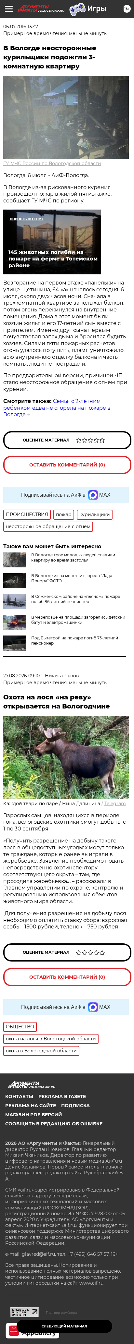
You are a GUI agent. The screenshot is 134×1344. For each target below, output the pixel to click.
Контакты (19, 1096)
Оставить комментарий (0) (67, 465)
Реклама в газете (62, 1096)
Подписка (75, 1105)
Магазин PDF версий (33, 1115)
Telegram (115, 803)
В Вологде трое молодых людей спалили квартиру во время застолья (73, 557)
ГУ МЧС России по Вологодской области (52, 163)
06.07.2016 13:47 (20, 27)
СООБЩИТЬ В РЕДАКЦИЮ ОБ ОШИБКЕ (53, 1124)
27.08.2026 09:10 (21, 676)
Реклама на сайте (30, 1105)
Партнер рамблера (61, 1312)
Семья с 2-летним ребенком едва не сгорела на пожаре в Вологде (57, 408)
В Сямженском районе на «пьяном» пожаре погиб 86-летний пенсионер (75, 599)
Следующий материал (64, 1326)
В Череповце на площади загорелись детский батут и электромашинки (78, 620)
